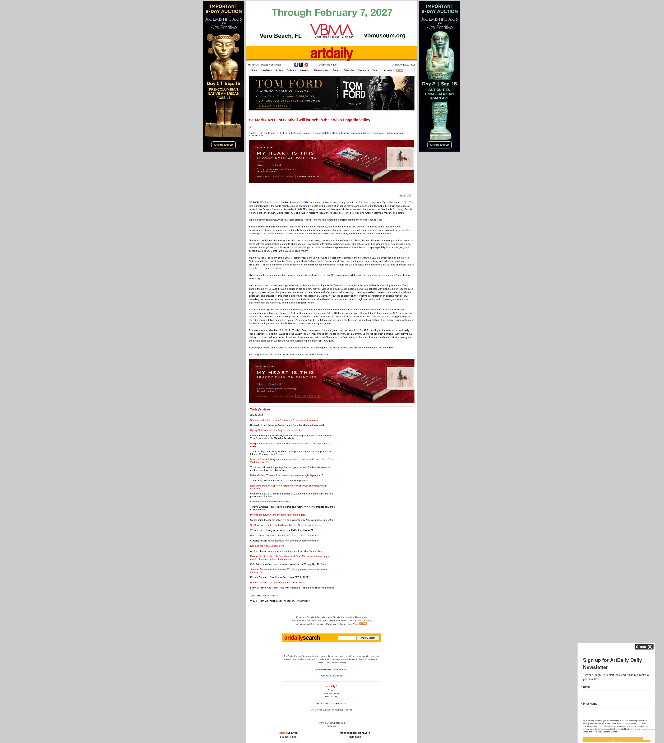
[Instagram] (306, 66)
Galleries (291, 70)
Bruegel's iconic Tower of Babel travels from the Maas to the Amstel (287, 425)
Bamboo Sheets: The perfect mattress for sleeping (277, 582)
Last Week (266, 70)
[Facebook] (296, 66)
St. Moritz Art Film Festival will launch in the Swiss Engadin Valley (285, 525)
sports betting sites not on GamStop (331, 669)
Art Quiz (311, 624)
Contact (388, 70)
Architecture (348, 617)
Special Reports (329, 620)
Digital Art (337, 617)
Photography (361, 617)
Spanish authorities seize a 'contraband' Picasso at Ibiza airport (284, 420)
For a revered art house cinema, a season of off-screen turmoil (284, 535)
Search (376, 70)
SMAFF (304, 202)
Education (320, 624)
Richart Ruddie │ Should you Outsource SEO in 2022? (280, 577)
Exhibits (310, 617)
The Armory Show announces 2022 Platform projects (279, 480)
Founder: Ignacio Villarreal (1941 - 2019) (332, 693)
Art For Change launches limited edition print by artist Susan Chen (286, 551)
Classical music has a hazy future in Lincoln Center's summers (284, 540)
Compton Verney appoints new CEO (270, 501)
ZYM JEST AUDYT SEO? (264, 595)
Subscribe (349, 70)
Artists (279, 70)
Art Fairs (367, 620)
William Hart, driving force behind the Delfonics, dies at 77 (281, 530)
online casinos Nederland (317, 659)
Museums (305, 70)
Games (336, 70)
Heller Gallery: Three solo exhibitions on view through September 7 (287, 475)
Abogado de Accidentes (332, 676)
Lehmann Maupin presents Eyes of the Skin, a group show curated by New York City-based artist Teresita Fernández (291, 437)
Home (254, 70)
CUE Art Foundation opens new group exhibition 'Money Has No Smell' (289, 564)
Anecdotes (301, 624)
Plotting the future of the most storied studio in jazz (278, 514)
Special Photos (314, 620)
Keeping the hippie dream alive (267, 545)
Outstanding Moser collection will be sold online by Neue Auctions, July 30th (291, 519)
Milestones (326, 617)
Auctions (358, 620)
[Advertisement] (375, 432)
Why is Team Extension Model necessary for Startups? (280, 600)
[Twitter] (301, 66)
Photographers (321, 70)
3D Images (342, 624)
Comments (363, 70)
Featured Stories (346, 620)
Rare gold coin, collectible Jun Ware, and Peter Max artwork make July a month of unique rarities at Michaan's (289, 557)
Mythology (331, 624)
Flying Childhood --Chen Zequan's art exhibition (276, 430)
